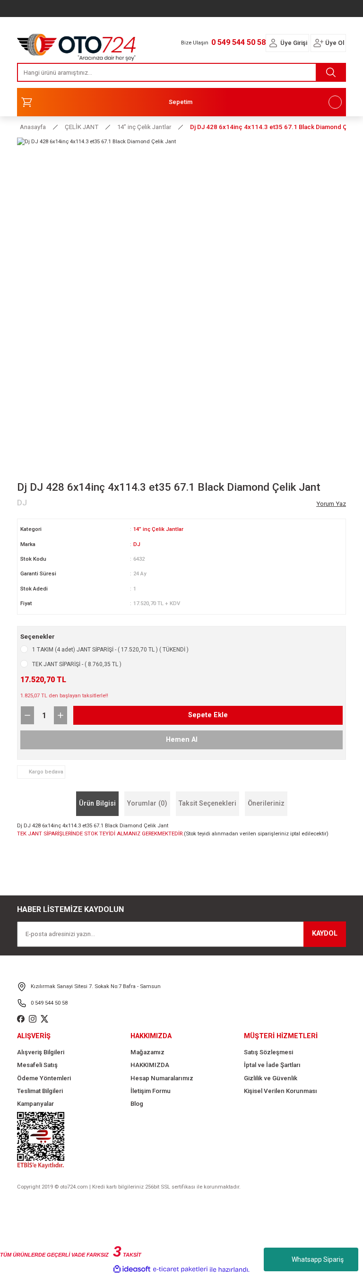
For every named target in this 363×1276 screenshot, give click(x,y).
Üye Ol (334, 42)
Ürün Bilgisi (97, 803)
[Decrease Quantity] (27, 715)
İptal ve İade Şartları (272, 1064)
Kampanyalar (35, 1103)
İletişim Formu (150, 1090)
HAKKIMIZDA (149, 1064)
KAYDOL (324, 933)
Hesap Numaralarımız (161, 1078)
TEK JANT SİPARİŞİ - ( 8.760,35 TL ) (76, 664)
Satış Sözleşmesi (268, 1052)
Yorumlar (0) (147, 803)
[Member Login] (273, 43)
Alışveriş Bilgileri (40, 1052)
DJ (136, 544)
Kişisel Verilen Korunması (280, 1090)
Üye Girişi (293, 42)
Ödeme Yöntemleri (44, 1078)
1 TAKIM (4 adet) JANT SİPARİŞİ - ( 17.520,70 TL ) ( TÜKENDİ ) (110, 649)
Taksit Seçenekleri (207, 803)
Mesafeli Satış (37, 1064)
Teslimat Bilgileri (40, 1090)
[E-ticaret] (180, 1270)
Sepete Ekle (208, 715)
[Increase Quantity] (60, 715)
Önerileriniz (266, 803)
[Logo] (76, 44)
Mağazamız (147, 1052)
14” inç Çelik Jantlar (158, 529)
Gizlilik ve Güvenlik (270, 1078)
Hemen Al (182, 740)
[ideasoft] (132, 1269)
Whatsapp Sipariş (318, 1259)
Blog (136, 1103)
